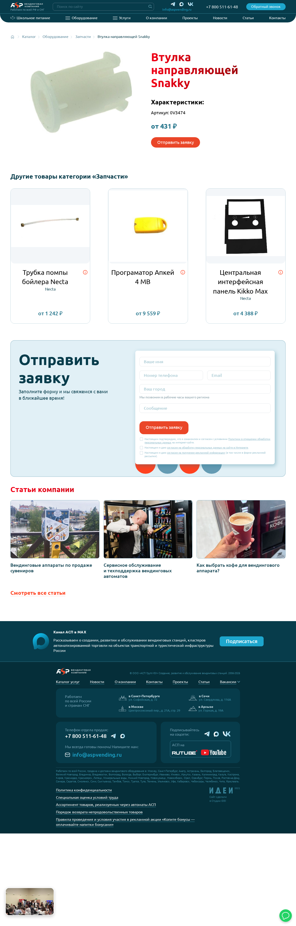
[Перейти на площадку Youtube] (213, 752)
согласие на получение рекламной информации (196, 452)
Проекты (190, 18)
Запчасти (83, 36)
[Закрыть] (49, 892)
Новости (220, 18)
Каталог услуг (68, 682)
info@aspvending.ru (97, 754)
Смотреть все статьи (37, 593)
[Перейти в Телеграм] (173, 4)
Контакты (277, 18)
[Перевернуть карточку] (85, 272)
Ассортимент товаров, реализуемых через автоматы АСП (106, 804)
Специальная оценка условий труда (87, 797)
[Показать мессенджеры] (285, 915)
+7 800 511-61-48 (86, 736)
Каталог (29, 36)
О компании (156, 18)
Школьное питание (33, 18)
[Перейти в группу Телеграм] (207, 734)
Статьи (248, 18)
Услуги (125, 18)
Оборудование (85, 18)
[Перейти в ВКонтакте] (191, 4)
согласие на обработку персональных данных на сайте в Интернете (207, 447)
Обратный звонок (266, 7)
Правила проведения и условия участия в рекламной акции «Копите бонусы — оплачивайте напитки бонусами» (125, 822)
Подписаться (241, 641)
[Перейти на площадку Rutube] (184, 752)
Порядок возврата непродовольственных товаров (99, 812)
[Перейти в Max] (181, 4)
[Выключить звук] (48, 910)
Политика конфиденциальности (84, 790)
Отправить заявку (175, 142)
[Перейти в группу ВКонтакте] (227, 734)
